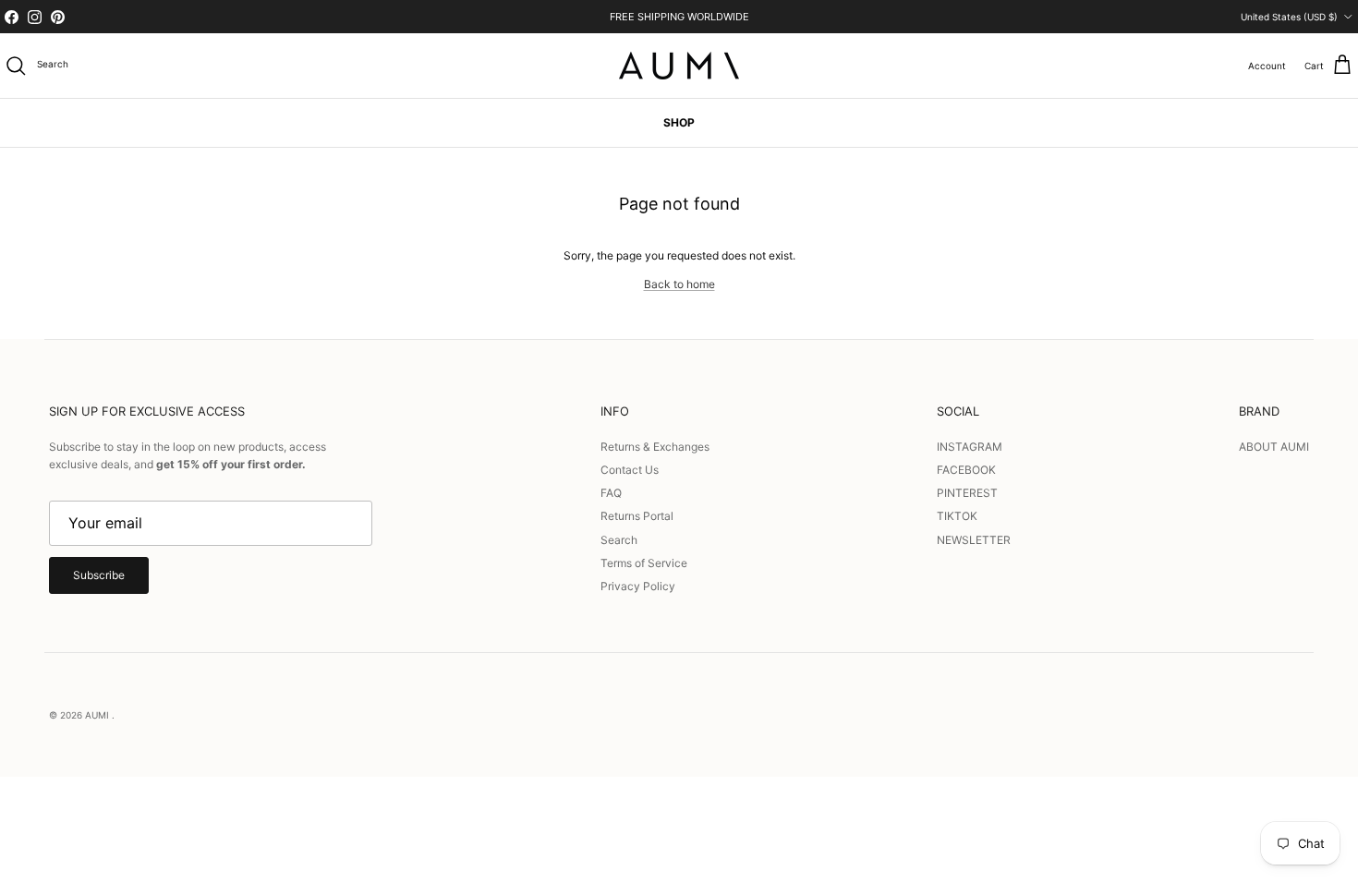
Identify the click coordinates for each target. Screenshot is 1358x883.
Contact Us (629, 470)
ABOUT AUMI (1274, 447)
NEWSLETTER (974, 540)
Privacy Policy (637, 586)
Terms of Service (643, 563)
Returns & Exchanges (654, 447)
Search (618, 540)
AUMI (98, 714)
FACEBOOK (966, 470)
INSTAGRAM (969, 447)
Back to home (679, 284)
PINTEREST (967, 493)
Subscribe (99, 575)
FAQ (611, 493)
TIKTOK (957, 516)
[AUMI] (679, 65)
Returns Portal (636, 516)
